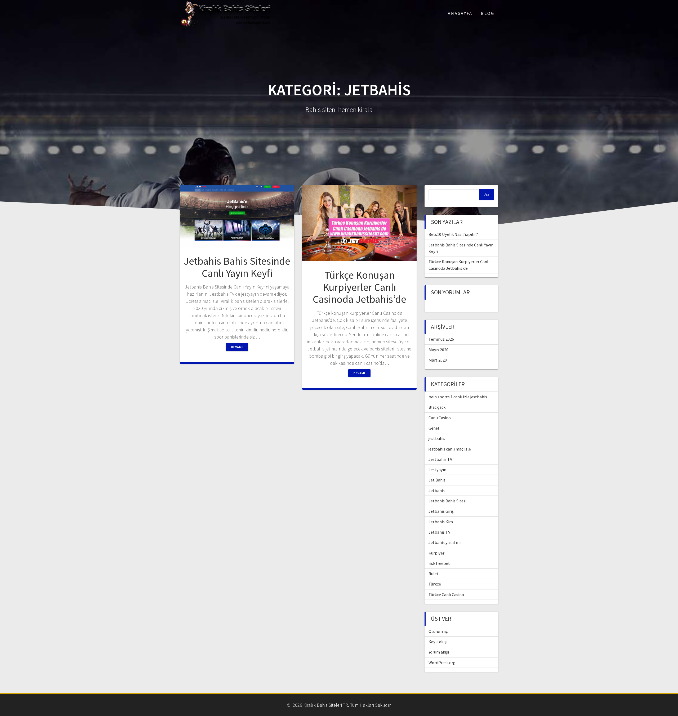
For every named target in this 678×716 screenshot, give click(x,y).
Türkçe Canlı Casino (446, 594)
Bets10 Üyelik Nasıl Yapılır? (453, 234)
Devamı (237, 347)
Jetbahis (437, 490)
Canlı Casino (440, 417)
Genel (434, 428)
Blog (487, 13)
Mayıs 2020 (438, 349)
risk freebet (439, 563)
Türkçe (435, 584)
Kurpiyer (436, 553)
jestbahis (437, 438)
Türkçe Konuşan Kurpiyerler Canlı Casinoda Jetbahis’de (359, 287)
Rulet (434, 573)
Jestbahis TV (440, 459)
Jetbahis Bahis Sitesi (447, 500)
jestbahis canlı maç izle (450, 449)
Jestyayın (437, 469)
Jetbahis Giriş (441, 511)
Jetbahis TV (439, 532)
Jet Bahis (437, 480)
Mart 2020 (438, 360)
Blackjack (437, 407)
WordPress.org (442, 662)
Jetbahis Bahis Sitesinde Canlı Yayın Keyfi (237, 267)
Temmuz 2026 (441, 339)
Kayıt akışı (438, 641)
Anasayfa (460, 13)
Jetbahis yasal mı (445, 542)
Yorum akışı (439, 652)
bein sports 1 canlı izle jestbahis (458, 396)
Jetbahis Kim (441, 521)
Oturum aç (438, 631)
